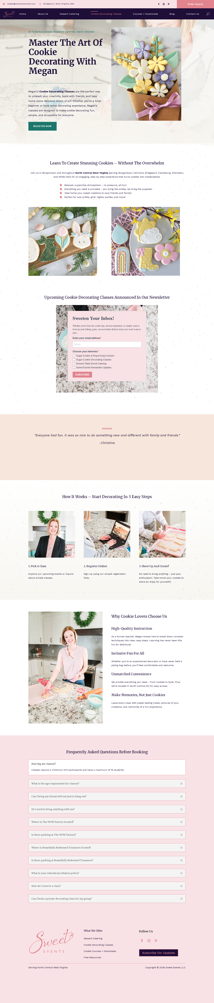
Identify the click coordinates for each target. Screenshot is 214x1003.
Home (23, 14)
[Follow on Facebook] (159, 4)
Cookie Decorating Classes (106, 14)
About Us (43, 14)
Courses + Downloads (145, 14)
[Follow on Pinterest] (168, 4)
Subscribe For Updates (158, 953)
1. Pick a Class (37, 566)
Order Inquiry (195, 4)
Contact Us (192, 14)
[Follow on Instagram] (164, 4)
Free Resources (92, 957)
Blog (172, 14)
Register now (42, 126)
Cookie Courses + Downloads (100, 951)
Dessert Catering (69, 14)
